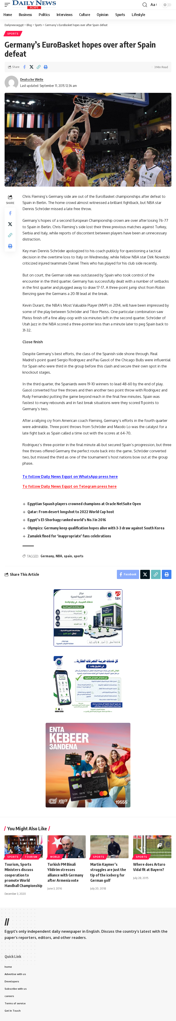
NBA (59, 556)
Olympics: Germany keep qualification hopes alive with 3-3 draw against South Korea (96, 528)
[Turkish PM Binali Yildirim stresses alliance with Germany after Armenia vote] (66, 846)
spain (68, 556)
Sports (13, 33)
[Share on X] (31, 67)
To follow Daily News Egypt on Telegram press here (69, 486)
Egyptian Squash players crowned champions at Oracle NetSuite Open (84, 503)
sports (78, 556)
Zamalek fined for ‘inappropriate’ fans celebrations (69, 536)
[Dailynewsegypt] (34, 4)
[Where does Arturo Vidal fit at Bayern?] (152, 846)
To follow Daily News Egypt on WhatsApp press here (70, 476)
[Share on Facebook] (24, 67)
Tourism (31, 856)
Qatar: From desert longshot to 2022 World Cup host (71, 511)
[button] (8, 4)
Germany (47, 556)
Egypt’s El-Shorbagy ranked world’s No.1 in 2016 (67, 519)
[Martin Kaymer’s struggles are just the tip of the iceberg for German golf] (109, 846)
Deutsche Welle (31, 79)
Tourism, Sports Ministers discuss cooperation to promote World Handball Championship (23, 875)
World (55, 856)
